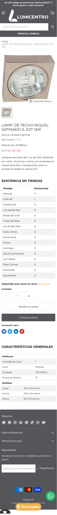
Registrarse (47, 468)
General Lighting (20, 134)
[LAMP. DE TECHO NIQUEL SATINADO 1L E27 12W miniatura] (7, 113)
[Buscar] (52, 27)
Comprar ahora (28, 317)
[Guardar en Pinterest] (22, 331)
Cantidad (6, 289)
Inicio (5, 41)
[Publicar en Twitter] (10, 331)
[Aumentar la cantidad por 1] (29, 296)
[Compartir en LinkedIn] (16, 331)
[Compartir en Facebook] (4, 331)
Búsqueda (28, 499)
